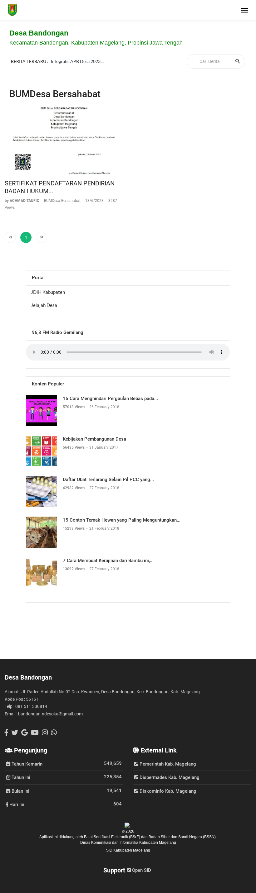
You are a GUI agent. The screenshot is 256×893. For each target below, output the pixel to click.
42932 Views (74, 488)
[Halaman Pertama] (10, 237)
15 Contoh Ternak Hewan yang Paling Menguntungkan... (121, 520)
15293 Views (74, 528)
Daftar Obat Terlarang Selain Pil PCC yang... (108, 479)
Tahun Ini (20, 777)
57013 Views (74, 407)
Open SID (141, 870)
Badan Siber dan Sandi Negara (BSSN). (183, 837)
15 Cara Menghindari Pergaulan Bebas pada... (110, 398)
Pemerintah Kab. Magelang (167, 764)
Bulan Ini (19, 791)
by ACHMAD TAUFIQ (22, 200)
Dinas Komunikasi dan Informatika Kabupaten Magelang (128, 842)
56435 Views (74, 447)
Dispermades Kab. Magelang (168, 777)
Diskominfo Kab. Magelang (167, 791)
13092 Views (74, 569)
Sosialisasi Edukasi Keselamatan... (83, 56)
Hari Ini (16, 804)
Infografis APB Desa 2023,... (77, 64)
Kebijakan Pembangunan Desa (94, 439)
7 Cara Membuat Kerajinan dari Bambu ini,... (108, 560)
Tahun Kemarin (26, 764)
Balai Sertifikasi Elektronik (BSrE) (112, 837)
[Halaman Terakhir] (41, 237)
